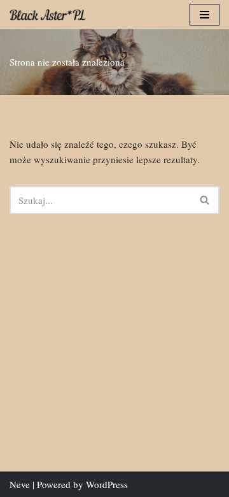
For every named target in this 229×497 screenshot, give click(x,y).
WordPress (107, 484)
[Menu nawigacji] (204, 14)
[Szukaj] (205, 200)
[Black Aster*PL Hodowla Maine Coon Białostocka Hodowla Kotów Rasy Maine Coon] (48, 14)
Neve (20, 484)
